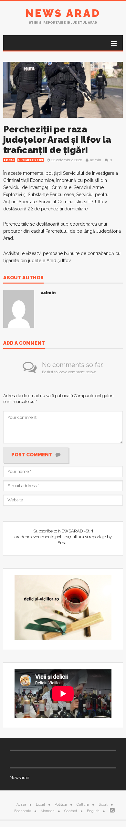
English (93, 811)
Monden (48, 811)
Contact (70, 811)
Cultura (83, 804)
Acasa (21, 804)
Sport (103, 804)
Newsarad (19, 777)
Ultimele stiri (30, 160)
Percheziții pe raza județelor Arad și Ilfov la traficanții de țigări (57, 139)
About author (23, 278)
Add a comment (24, 343)
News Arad (63, 13)
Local (9, 160)
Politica (61, 804)
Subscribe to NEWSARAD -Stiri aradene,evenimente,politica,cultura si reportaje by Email (63, 537)
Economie (22, 811)
